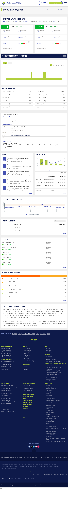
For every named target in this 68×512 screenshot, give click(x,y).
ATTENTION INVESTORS (7, 455)
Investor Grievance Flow (51, 421)
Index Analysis (27, 351)
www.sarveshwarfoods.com (18, 137)
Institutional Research (28, 392)
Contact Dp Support (6, 355)
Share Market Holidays (29, 360)
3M (56, 65)
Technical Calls (27, 385)
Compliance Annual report (52, 416)
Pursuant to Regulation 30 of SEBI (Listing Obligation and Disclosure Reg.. (16, 188)
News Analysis (27, 353)
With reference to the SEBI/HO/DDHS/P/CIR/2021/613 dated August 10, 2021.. (17, 174)
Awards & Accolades (6, 350)
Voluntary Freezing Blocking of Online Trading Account (56, 429)
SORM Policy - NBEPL (50, 405)
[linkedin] (34, 447)
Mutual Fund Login (6, 388)
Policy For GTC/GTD (50, 435)
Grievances (48, 397)
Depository (18, 455)
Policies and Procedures (51, 388)
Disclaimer (48, 385)
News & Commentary (50, 358)
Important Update (28, 415)
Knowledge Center (28, 396)
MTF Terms (48, 439)
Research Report (44, 3)
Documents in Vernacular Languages (51, 466)
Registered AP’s (49, 423)
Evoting (48, 414)
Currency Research (28, 390)
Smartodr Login (49, 420)
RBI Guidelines (49, 436)
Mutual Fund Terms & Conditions (9, 401)
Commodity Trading (6, 364)
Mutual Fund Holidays (7, 393)
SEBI (12, 478)
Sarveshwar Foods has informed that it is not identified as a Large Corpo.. (17, 181)
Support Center (27, 400)
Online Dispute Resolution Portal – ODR (54, 374)
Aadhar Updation (23, 466)
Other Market (27, 358)
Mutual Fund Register (7, 390)
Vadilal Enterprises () (8, 242)
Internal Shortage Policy (51, 431)
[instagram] (38, 447)
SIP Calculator (5, 395)
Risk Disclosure (49, 395)
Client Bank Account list (51, 418)
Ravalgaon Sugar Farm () (9, 247)
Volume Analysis (27, 350)
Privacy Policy (49, 387)
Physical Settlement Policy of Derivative (10, 466)
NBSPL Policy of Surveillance (41, 464)
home (48, 9)
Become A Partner (28, 402)
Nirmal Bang (11, 3)
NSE (10, 63)
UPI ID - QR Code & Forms (51, 377)
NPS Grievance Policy (50, 398)
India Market (26, 356)
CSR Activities (49, 410)
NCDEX (32, 478)
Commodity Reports (28, 388)
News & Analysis (49, 351)
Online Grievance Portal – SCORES (53, 372)
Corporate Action (27, 355)
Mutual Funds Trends (7, 398)
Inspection (48, 403)
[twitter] (32, 447)
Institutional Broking (6, 366)
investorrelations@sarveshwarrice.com (21, 135)
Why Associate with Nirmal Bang (9, 387)
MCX (21, 478)
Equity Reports (27, 387)
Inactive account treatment (7, 464)
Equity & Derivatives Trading (8, 361)
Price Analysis (27, 348)
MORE (30, 193)
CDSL (24, 478)
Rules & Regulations (50, 392)
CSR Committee (49, 407)
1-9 (49, 333)
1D (50, 65)
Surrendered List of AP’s (51, 425)
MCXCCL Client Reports (51, 433)
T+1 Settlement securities (29, 361)
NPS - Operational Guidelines (8, 411)
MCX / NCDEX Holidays (51, 359)
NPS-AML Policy (5, 409)
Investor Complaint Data (30, 413)
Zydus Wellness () (7, 257)
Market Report (27, 368)
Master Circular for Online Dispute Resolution (56, 441)
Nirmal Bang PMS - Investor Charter (53, 367)
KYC (27, 455)
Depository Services (6, 368)
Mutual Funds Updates (7, 397)
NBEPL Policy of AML (29, 464)
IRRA (24, 417)
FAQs (3, 392)
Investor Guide (34, 455)
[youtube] (36, 447)
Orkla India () (6, 262)
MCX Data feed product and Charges (54, 361)
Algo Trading (5, 369)
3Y (61, 65)
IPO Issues (48, 348)
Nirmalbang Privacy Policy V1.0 (35, 466)
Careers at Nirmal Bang (7, 351)
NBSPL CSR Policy (52, 464)
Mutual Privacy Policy (6, 403)
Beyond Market (27, 404)
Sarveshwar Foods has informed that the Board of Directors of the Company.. (16, 160)
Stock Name (43, 2)
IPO (24, 455)
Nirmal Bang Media (28, 394)
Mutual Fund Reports (6, 400)
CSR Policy (48, 408)
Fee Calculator (49, 375)
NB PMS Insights (49, 369)
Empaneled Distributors (51, 379)
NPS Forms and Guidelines (8, 408)
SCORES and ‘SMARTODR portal (53, 400)
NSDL (28, 478)
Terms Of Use (49, 390)
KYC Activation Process (51, 426)
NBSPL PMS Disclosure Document (9, 468)
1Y (58, 65)
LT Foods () (6, 252)
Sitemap (25, 408)
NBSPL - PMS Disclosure (51, 366)
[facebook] (29, 447)
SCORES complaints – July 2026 (53, 370)
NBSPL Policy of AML (18, 464)
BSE (5, 63)
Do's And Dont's (27, 411)
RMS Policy (49, 402)
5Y (63, 65)
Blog (24, 398)
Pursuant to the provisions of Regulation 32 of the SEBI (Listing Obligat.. (17, 166)
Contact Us (48, 380)
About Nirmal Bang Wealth (8, 385)
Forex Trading (5, 363)
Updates (25, 366)
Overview (26, 369)
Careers (25, 406)
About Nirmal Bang (6, 348)
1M (53, 65)
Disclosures (48, 393)
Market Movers (49, 356)
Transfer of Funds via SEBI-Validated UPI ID (55, 438)
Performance (48, 350)
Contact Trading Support (7, 356)
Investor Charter (50, 412)
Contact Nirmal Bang (6, 353)
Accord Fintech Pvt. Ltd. (61, 485)
